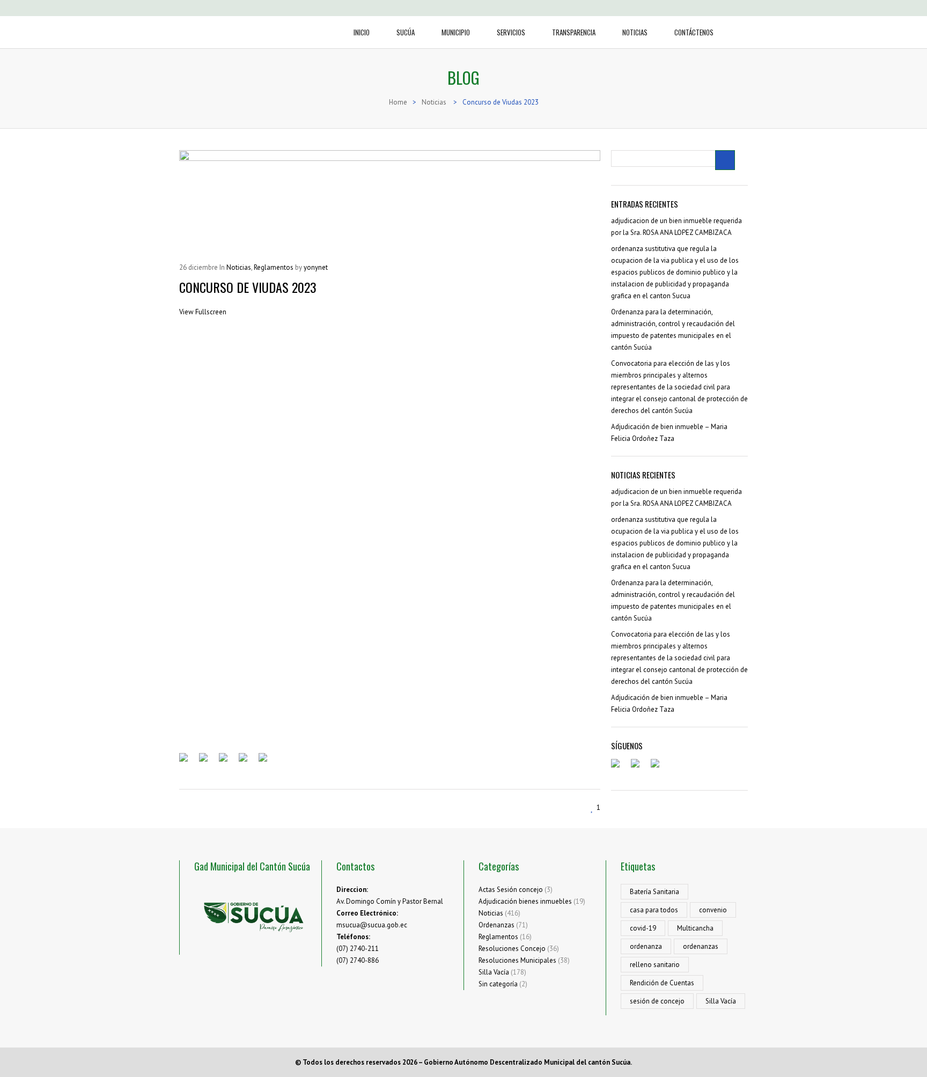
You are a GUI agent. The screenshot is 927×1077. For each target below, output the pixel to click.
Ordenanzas (496, 925)
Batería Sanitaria (654, 891)
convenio (713, 909)
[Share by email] (267, 761)
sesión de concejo (657, 1001)
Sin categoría (498, 984)
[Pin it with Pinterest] (247, 761)
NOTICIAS (635, 32)
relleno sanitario (655, 964)
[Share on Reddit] (227, 761)
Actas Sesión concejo (511, 889)
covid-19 (643, 928)
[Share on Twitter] (207, 761)
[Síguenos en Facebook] (619, 767)
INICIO (362, 32)
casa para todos (654, 909)
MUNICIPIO (456, 32)
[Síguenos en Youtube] (659, 767)
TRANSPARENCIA (573, 32)
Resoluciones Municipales (517, 960)
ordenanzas (700, 946)
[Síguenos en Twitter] (639, 767)
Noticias (491, 913)
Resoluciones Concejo (512, 948)
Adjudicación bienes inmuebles (525, 901)
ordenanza (646, 946)
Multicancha (695, 928)
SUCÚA (405, 32)
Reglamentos (498, 936)
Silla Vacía (494, 972)
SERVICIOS (511, 32)
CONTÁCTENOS (693, 32)
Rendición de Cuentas (662, 982)
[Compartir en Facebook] (187, 761)
